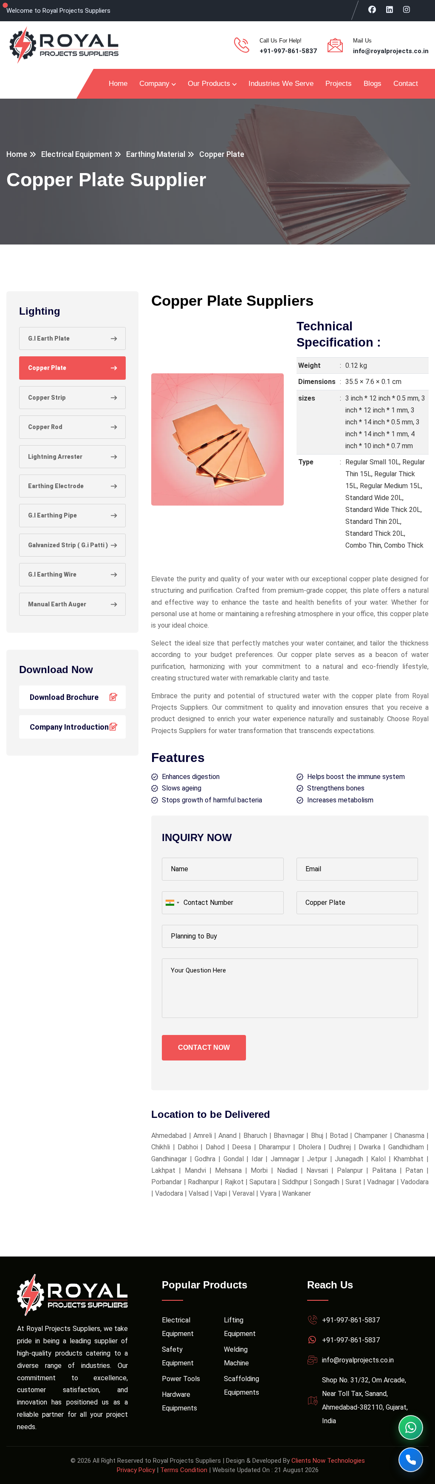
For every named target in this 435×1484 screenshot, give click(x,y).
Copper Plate (47, 367)
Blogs (372, 84)
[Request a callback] (410, 1459)
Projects (338, 84)
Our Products (209, 84)
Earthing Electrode (56, 486)
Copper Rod (45, 427)
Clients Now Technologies (328, 1460)
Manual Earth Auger (57, 604)
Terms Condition (183, 1470)
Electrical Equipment (76, 154)
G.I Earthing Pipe (52, 515)
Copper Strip (47, 397)
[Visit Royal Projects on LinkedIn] (390, 9)
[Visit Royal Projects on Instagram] (407, 9)
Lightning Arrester (55, 456)
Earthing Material (155, 154)
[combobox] (172, 903)
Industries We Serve (281, 84)
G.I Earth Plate (49, 338)
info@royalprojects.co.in (391, 51)
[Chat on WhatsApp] (410, 1427)
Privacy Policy (136, 1470)
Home (118, 84)
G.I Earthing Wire (52, 574)
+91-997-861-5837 (288, 51)
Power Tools (181, 1379)
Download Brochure (64, 697)
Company (154, 84)
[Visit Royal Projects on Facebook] (372, 9)
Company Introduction (69, 726)
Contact (405, 84)
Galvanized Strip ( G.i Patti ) (68, 545)
